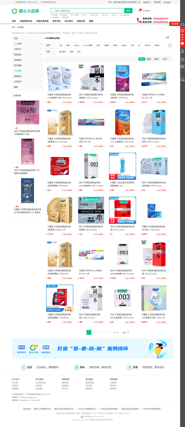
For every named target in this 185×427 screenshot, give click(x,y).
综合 (142, 59)
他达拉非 (105, 15)
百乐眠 (113, 15)
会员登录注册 (41, 383)
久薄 (132, 45)
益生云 (123, 45)
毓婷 (68, 45)
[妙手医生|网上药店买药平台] (25, 11)
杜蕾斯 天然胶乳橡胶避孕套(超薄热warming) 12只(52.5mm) (59, 230)
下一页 (116, 333)
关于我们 (15, 383)
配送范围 (65, 386)
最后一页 (126, 333)
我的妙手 (146, 2)
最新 (156, 59)
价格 (164, 59)
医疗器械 (62, 52)
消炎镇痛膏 (63, 15)
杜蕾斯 (106, 45)
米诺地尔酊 (94, 15)
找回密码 (39, 386)
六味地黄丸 (55, 18)
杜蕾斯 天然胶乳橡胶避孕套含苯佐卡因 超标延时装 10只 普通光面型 (27, 212)
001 (139, 45)
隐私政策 (113, 389)
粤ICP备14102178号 (122, 413)
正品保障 (113, 383)
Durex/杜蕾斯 (87, 45)
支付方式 (65, 389)
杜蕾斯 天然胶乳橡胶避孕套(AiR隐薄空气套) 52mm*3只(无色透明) (153, 318)
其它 (79, 52)
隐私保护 (113, 386)
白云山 (76, 45)
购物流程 (65, 383)
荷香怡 (157, 45)
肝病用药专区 (26, 21)
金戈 (60, 45)
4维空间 (147, 45)
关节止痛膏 (75, 15)
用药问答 (81, 21)
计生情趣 (20, 27)
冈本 (98, 45)
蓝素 (91, 21)
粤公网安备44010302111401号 (93, 417)
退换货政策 (90, 383)
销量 (148, 59)
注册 (139, 2)
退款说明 (89, 389)
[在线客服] (182, 23)
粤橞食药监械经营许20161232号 (51, 2)
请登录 (134, 2)
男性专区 (57, 21)
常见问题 (39, 389)
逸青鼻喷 (65, 18)
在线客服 (174, 24)
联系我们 (15, 386)
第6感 (115, 45)
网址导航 (157, 2)
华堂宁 (84, 15)
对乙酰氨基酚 (124, 15)
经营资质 (15, 389)
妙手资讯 (69, 21)
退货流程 (89, 386)
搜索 (128, 11)
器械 (71, 52)
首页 (14, 21)
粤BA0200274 (18, 2)
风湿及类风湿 (42, 21)
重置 (167, 38)
